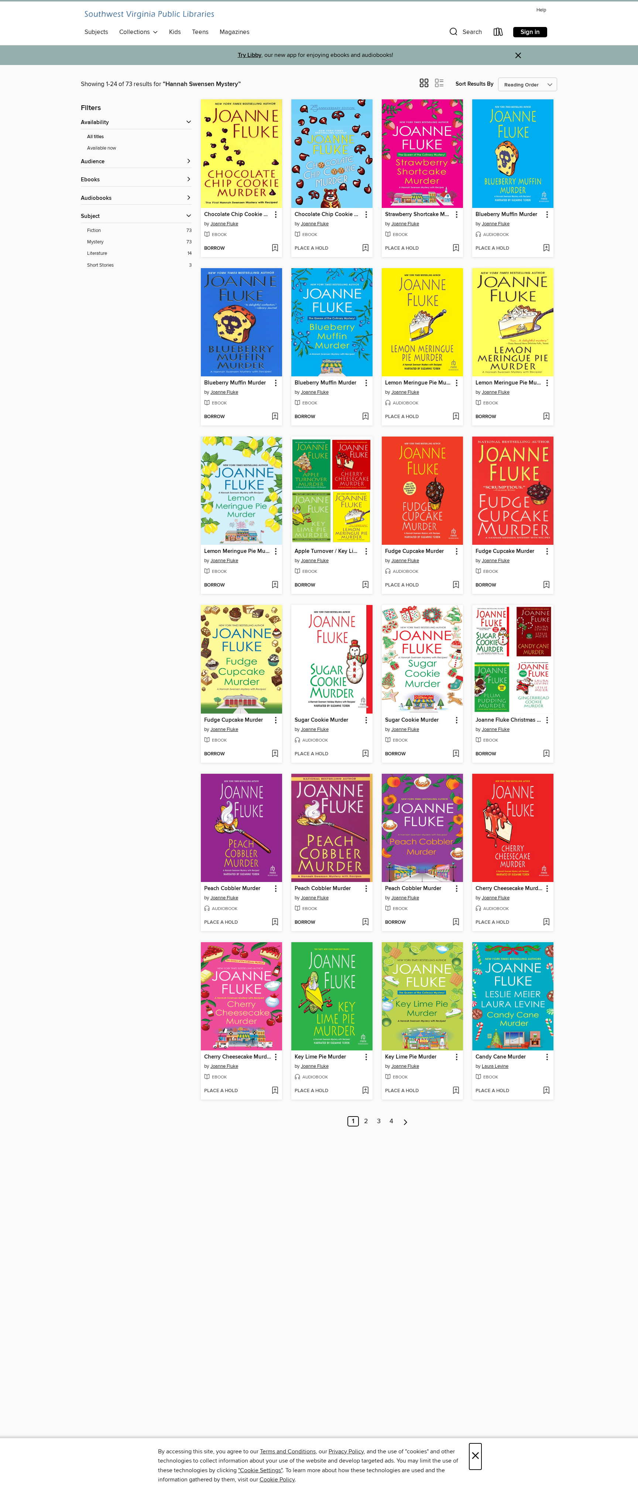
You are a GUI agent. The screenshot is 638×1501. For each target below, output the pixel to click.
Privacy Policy (346, 1451)
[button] (464, 33)
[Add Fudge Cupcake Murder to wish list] (455, 585)
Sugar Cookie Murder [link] (321, 720)
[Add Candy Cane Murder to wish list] (546, 1091)
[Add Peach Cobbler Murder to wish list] (274, 922)
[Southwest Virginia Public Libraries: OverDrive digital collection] (149, 15)
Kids (175, 32)
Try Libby (249, 55)
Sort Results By (475, 84)
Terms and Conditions (288, 1451)
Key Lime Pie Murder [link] (320, 1057)
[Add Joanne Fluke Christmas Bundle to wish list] (546, 754)
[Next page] (405, 1121)
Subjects (96, 32)
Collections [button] (136, 32)
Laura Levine (495, 1066)
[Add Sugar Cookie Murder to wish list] (365, 754)
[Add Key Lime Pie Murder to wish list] (365, 1091)
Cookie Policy (277, 1479)
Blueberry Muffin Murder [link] (506, 214)
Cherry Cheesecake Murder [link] (509, 888)
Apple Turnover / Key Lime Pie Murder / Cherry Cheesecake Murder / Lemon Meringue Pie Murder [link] (328, 551)
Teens (200, 32)
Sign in (530, 32)
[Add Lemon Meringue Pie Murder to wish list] (455, 417)
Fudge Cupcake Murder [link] (414, 551)
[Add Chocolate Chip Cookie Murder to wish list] (274, 248)
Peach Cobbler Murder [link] (232, 888)
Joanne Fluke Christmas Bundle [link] (509, 720)
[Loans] (498, 33)
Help (541, 10)
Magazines (235, 32)
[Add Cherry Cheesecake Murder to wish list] (546, 922)
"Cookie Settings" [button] (260, 1470)
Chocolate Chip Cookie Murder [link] (238, 214)
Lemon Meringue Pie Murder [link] (419, 383)
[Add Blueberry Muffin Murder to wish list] (546, 248)
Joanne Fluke (224, 224)
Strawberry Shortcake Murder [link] (419, 214)
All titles (95, 137)
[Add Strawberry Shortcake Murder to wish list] (455, 248)
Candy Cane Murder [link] (501, 1057)
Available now (101, 148)
